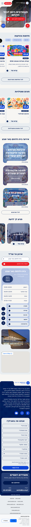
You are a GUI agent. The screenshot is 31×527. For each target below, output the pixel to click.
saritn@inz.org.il (22, 490)
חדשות (26, 40)
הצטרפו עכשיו (15, 156)
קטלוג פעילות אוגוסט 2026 (19, 61)
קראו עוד (14, 70)
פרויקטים (12, 498)
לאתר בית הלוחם (22, 264)
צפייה (13, 520)
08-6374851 (7, 490)
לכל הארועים (15, 212)
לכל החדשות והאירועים (15, 79)
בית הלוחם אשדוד (15, 510)
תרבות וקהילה (17, 40)
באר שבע (25, 111)
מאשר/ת (6, 520)
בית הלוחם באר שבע (15, 507)
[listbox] (15, 259)
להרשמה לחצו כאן (18, 19)
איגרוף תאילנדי (23, 114)
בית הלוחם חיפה (20, 504)
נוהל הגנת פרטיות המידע (15, 513)
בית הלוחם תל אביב (12, 501)
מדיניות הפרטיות (15, 494)
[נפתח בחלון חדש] (3, 313)
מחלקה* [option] (24, 449)
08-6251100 (15, 483)
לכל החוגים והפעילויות (15, 128)
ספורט (8, 40)
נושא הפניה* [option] (23, 453)
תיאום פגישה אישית (8, 279)
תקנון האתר (17, 498)
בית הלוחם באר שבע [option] (14, 259)
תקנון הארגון (20, 501)
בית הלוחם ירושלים (11, 504)
